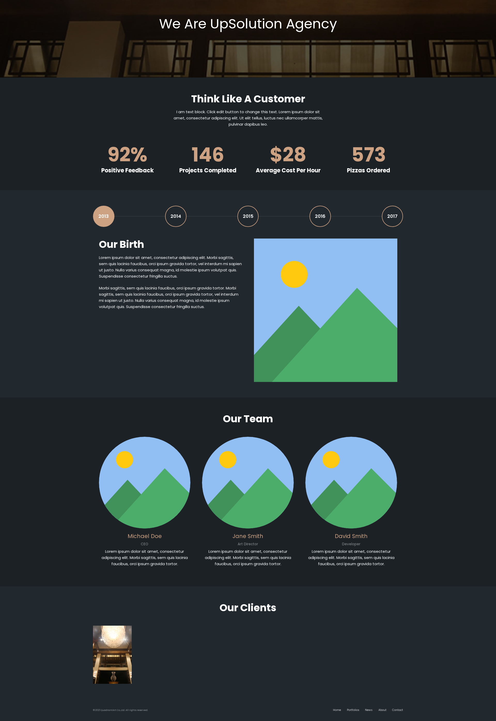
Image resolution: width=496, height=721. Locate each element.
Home (337, 710)
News (369, 710)
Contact (397, 710)
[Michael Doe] (145, 482)
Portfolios (353, 710)
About (382, 710)
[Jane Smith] (248, 482)
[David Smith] (351, 482)
